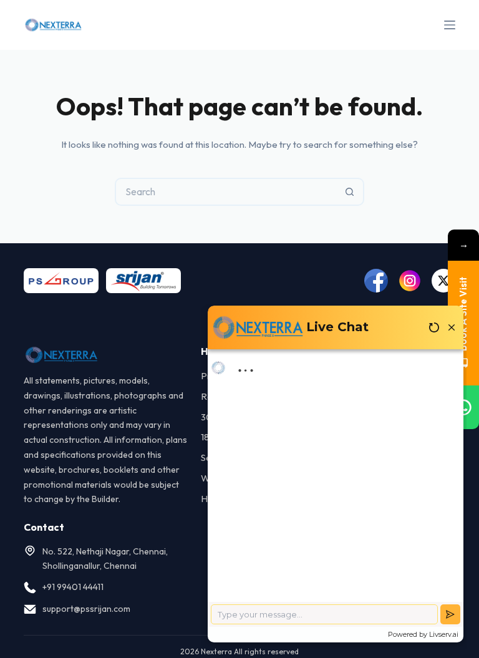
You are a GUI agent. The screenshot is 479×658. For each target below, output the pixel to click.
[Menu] (449, 25)
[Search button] (350, 192)
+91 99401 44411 (73, 587)
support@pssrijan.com (86, 608)
